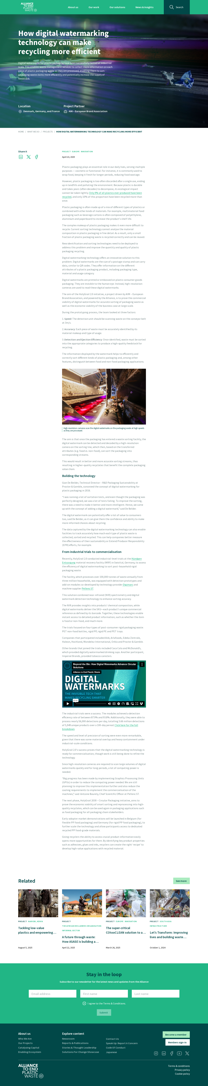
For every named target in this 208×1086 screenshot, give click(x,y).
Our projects (25, 1043)
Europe (76, 151)
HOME (21, 131)
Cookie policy (182, 1073)
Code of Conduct (115, 1047)
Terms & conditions (179, 1065)
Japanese (111, 1052)
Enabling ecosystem (29, 1052)
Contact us (112, 1038)
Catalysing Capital (28, 1047)
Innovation (87, 151)
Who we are (25, 1038)
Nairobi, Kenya (35, 921)
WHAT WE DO (33, 131)
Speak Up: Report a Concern (122, 1043)
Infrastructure (158, 926)
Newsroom (68, 1038)
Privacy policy (182, 1069)
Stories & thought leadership (79, 1047)
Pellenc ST (87, 588)
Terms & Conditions (114, 1003)
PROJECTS (48, 131)
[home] (29, 7)
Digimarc (128, 584)
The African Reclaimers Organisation (81, 926)
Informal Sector (71, 930)
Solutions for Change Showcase (80, 1052)
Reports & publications (75, 1043)
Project (66, 151)
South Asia (165, 921)
